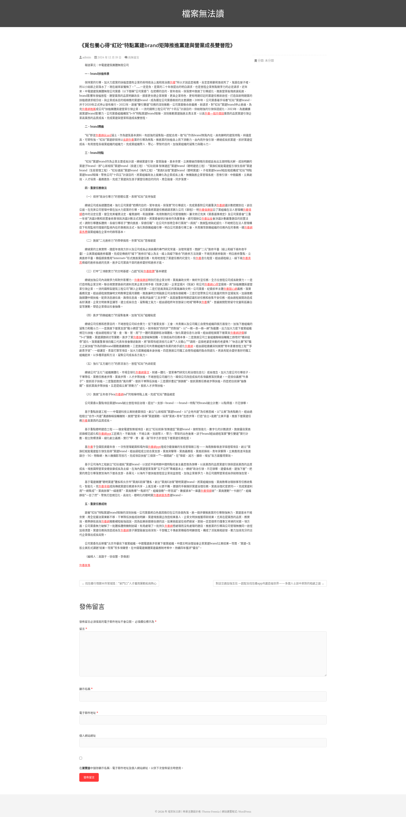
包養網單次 (142, 372)
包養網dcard (103, 135)
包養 (173, 82)
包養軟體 (149, 271)
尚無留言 (133, 57)
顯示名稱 (86, 689)
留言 (83, 629)
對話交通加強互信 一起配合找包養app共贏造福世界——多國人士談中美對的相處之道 (270, 583)
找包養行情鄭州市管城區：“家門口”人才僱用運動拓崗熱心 (119, 583)
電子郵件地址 (88, 713)
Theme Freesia (210, 811)
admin (86, 57)
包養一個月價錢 (214, 113)
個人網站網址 (87, 735)
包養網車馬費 (161, 495)
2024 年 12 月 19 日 (109, 57)
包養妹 (137, 337)
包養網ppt (105, 433)
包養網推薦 (89, 109)
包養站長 (207, 218)
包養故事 (84, 565)
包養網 (221, 205)
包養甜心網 (230, 289)
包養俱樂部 (206, 209)
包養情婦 (206, 491)
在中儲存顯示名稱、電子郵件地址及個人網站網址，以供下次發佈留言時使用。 (131, 768)
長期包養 (128, 139)
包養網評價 (237, 333)
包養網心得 (211, 284)
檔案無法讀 (203, 13)
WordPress (244, 811)
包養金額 (104, 486)
